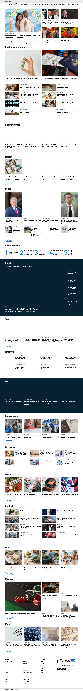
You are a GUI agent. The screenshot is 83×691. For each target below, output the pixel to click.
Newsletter (43, 665)
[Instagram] (58, 669)
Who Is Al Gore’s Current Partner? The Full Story (67, 23)
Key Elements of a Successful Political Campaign (29, 511)
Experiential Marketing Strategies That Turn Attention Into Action (13, 646)
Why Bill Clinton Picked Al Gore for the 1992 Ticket (66, 519)
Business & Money (9, 76)
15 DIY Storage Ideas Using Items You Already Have (68, 568)
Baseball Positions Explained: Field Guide (72, 295)
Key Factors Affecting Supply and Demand (20, 461)
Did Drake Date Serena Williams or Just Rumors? (21, 358)
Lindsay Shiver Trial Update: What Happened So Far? (49, 41)
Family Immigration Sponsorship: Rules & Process (13, 436)
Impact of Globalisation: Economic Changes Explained (70, 462)
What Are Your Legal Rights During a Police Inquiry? (72, 252)
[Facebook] (61, 669)
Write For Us (43, 674)
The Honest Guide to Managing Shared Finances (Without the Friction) (66, 103)
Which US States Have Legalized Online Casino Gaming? (20, 613)
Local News (63, 399)
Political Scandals (24, 532)
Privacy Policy (43, 672)
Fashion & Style (43, 364)
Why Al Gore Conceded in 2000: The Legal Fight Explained (30, 527)
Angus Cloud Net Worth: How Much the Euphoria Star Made (66, 95)
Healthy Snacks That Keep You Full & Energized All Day (13, 495)
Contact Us (43, 670)
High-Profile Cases (46, 218)
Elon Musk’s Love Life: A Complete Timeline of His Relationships (23, 42)
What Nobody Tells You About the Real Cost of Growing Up (29, 111)
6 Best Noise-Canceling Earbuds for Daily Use (67, 339)
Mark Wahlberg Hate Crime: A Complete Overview (13, 402)
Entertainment (7, 663)
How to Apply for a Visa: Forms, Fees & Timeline (50, 436)
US (5, 683)
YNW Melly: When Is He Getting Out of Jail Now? (69, 41)
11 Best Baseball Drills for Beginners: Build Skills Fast (72, 279)
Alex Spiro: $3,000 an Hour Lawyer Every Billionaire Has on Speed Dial (69, 222)
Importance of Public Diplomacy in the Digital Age (50, 495)
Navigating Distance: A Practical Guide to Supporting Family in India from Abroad (30, 86)
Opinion (6, 611)
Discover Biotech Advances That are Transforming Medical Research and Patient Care (50, 340)
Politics (21, 509)
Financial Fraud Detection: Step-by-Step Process (13, 252)
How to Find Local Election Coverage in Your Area (68, 402)
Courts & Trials (45, 38)
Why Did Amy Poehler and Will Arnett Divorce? (46, 358)
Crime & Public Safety (10, 399)
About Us (42, 663)
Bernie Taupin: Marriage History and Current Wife (35, 42)
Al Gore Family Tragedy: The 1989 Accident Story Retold (65, 511)
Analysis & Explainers (47, 593)
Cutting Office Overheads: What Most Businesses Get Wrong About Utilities (29, 103)
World (6, 492)
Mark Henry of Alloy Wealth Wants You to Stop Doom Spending (49, 597)
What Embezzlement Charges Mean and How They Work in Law (17, 232)
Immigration (7, 434)
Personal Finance (61, 84)
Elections (24, 668)
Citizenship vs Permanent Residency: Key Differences (68, 436)
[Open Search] (77, 4)
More (9, 686)
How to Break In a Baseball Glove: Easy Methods (72, 287)
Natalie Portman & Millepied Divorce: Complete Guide (19, 367)
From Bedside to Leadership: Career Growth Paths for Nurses (50, 616)
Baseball (7, 306)
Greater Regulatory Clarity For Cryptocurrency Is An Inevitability (69, 646)
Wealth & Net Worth (61, 92)
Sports (6, 672)
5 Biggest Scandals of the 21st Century (66, 534)
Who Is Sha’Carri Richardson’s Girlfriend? (70, 366)
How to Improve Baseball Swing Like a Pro (72, 272)
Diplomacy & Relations (28, 492)
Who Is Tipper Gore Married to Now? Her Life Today (50, 23)
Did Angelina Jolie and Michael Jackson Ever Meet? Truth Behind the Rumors (13, 146)
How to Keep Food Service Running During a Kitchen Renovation (49, 646)
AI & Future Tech (45, 337)
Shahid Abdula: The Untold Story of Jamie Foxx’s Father (49, 145)
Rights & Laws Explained (16, 227)
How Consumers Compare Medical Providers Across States (31, 178)
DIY (6, 565)
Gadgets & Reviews (65, 337)
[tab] (8, 266)
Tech (6, 337)
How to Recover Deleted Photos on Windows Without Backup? (32, 339)
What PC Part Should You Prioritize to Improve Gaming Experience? (13, 340)
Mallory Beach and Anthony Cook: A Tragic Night (49, 402)
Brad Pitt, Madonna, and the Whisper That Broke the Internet (32, 145)
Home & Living (27, 642)
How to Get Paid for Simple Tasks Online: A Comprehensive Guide (67, 111)
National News (45, 399)
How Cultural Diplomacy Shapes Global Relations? (69, 495)
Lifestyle (6, 665)
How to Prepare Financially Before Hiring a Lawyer (54, 229)
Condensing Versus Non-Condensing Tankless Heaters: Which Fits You (32, 646)
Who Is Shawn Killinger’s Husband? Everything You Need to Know (71, 358)
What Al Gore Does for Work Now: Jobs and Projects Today (29, 519)
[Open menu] (5, 4)
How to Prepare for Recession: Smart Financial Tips (46, 453)
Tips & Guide (8, 642)
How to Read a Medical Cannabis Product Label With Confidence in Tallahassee (13, 178)
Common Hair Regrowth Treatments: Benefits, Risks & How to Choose (50, 178)
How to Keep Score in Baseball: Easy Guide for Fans (72, 302)
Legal (32, 226)
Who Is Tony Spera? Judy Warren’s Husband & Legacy (11, 42)
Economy (17, 450)
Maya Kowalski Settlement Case (32, 220)
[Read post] (12, 87)
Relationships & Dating (10, 33)
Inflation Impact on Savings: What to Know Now (70, 453)
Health (25, 174)
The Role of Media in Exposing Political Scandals (29, 534)
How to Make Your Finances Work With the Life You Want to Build (67, 86)
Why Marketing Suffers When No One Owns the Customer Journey (29, 95)
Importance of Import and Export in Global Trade (46, 461)
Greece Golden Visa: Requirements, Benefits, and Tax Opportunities (21, 453)
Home (42, 661)
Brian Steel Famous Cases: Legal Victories (12, 221)
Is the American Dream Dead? (69, 595)
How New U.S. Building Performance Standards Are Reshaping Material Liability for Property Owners (35, 232)
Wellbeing (7, 174)
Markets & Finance (24, 84)
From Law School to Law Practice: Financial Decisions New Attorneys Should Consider (73, 231)
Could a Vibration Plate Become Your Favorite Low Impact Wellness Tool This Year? (69, 178)
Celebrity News (8, 142)
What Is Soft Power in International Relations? (30, 495)
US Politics (59, 509)
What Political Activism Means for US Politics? (66, 527)
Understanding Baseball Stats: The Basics (21, 309)
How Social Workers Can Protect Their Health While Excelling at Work (68, 616)
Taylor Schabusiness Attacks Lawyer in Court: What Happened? (31, 403)
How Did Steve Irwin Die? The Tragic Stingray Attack (46, 367)
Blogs (42, 668)
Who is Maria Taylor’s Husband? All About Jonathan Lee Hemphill (22, 37)
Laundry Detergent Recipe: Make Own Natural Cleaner (12, 568)
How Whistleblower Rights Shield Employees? (42, 252)
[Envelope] (64, 669)
